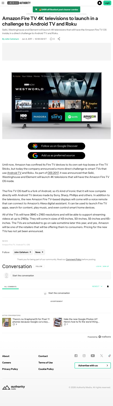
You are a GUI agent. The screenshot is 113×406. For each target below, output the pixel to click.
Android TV (14, 173)
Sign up (106, 266)
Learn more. (82, 14)
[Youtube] (93, 355)
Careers (6, 362)
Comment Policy (73, 259)
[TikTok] (109, 355)
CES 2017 (53, 173)
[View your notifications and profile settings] (108, 286)
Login (107, 3)
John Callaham (12, 39)
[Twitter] (101, 355)
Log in (98, 266)
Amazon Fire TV (8, 245)
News (5, 241)
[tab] (10, 286)
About (5, 356)
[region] (56, 301)
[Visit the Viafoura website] (104, 336)
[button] (56, 3)
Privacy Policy (10, 369)
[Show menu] (3, 3)
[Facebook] (76, 355)
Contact (43, 356)
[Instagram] (84, 355)
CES (28, 245)
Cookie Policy (46, 369)
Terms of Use (45, 362)
